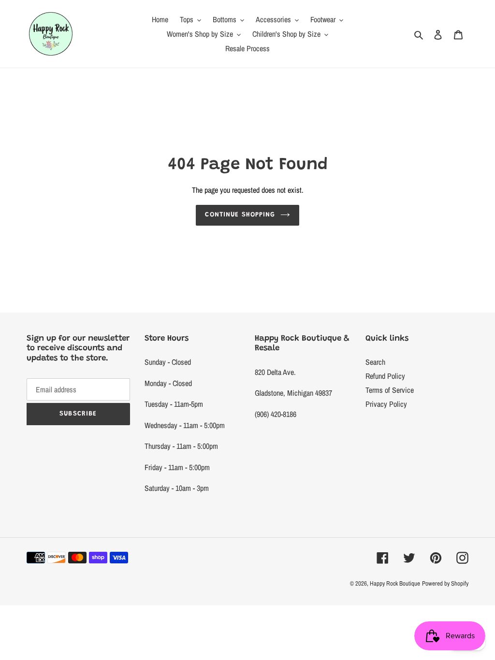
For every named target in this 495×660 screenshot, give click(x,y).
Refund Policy (385, 376)
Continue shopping (240, 215)
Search (375, 362)
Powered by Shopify (445, 583)
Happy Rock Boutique (395, 583)
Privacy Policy (386, 404)
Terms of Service (389, 390)
